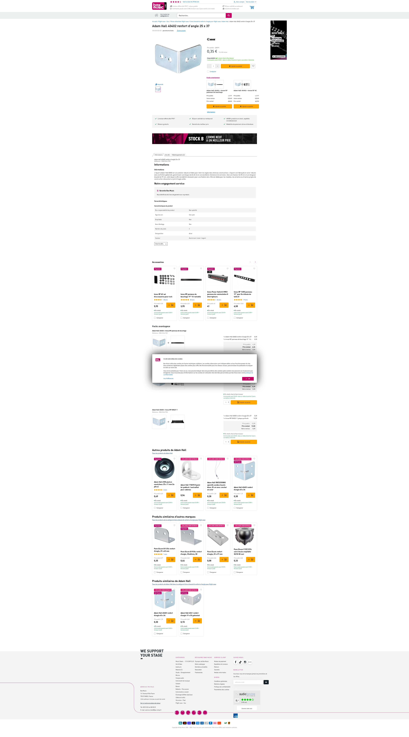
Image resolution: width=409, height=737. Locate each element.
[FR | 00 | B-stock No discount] (204, 138)
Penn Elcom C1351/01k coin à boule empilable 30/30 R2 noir (243, 551)
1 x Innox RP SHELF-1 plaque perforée (235, 418)
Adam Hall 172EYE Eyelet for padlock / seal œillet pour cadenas (190, 487)
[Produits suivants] (255, 262)
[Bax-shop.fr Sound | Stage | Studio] (159, 6)
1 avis (165, 554)
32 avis (219, 300)
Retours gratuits (163, 124)
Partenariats (199, 672)
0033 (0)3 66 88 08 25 (149, 707)
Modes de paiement (220, 661)
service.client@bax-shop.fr (153, 710)
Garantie (216, 670)
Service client (220, 657)
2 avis (165, 490)
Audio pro (178, 667)
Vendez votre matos (220, 672)
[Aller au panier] (251, 6)
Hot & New (179, 664)
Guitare (178, 683)
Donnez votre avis (247, 708)
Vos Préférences (168, 378)
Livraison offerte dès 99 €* (166, 118)
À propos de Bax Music (202, 661)
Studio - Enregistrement (183, 672)
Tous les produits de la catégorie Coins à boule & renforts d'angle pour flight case (178, 520)
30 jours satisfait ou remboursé (234, 6)
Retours (216, 667)
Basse (178, 686)
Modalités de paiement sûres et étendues (239, 124)
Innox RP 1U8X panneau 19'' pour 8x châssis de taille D (243, 294)
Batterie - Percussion (182, 689)
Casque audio (180, 678)
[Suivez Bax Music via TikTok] (240, 662)
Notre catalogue (200, 664)
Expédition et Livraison (221, 664)
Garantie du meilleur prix (232, 9)
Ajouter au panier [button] (236, 66)
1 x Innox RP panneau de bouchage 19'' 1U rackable (238, 339)
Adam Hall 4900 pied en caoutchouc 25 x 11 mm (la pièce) (164, 484)
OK (249, 379)
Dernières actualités (201, 667)
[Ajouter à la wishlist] (253, 66)
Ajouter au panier (245, 402)
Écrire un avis (181, 30)
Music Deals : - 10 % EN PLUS (185, 661)
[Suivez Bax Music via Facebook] (235, 662)
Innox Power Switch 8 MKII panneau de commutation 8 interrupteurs (217, 294)
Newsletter (198, 670)
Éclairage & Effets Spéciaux (184, 695)
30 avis (165, 300)
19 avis (245, 300)
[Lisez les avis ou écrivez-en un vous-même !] (157, 30)
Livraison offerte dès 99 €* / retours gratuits (185, 6)
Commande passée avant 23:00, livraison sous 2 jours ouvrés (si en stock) (193, 9)
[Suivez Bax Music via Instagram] (245, 662)
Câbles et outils (180, 697)
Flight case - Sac (181, 703)
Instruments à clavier (182, 692)
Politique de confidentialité (222, 687)
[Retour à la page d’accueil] (156, 15)
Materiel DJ (179, 670)
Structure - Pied (180, 700)
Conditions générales (220, 681)
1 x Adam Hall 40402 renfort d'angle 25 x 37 (237, 337)
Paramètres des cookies (221, 689)
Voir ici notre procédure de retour (150, 703)
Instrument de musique (183, 681)
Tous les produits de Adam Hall (162, 453)
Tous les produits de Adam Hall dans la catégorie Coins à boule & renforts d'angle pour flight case (184, 584)
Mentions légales (219, 684)
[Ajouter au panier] (170, 305)
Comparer (160, 318)
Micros (178, 675)
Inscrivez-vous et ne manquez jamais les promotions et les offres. (250, 675)
